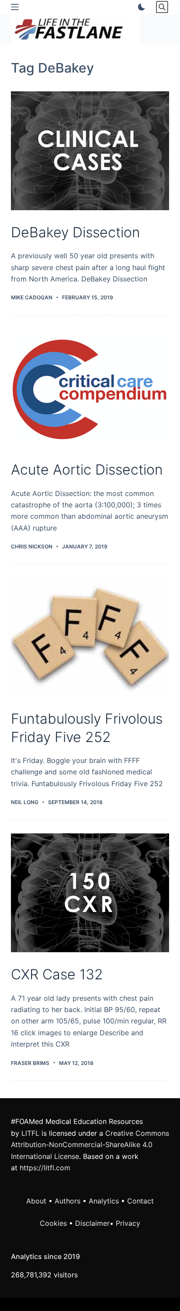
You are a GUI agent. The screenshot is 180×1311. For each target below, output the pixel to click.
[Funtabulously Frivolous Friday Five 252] (90, 637)
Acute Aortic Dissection (87, 469)
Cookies (54, 1223)
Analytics (104, 1201)
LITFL (30, 1133)
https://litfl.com (45, 1167)
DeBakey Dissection (75, 232)
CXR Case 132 (57, 974)
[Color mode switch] (139, 7)
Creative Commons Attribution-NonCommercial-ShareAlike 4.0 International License (90, 1145)
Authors (67, 1201)
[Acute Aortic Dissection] (90, 388)
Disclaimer (92, 1223)
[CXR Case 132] (90, 892)
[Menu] (15, 7)
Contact (140, 1201)
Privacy (128, 1223)
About (36, 1201)
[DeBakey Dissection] (90, 150)
